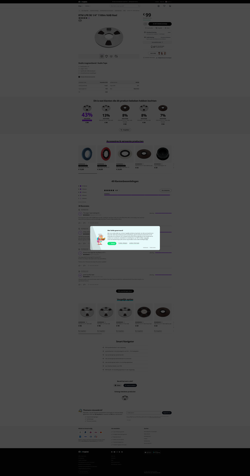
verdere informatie (134, 243)
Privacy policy (153, 247)
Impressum (145, 247)
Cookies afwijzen (122, 243)
